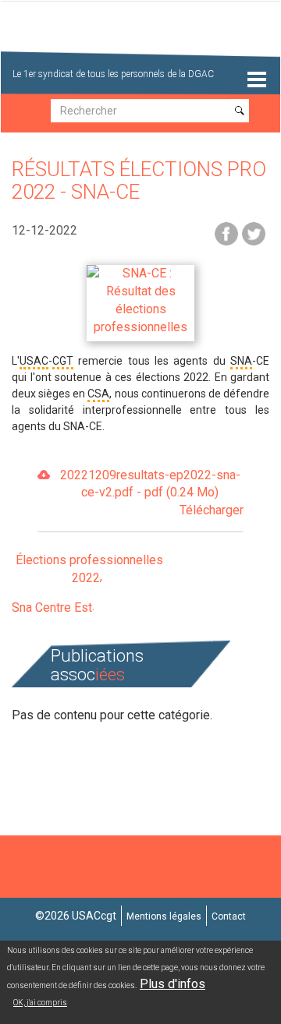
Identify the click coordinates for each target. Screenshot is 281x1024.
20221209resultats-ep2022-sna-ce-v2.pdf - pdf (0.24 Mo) (152, 493)
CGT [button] (62, 361)
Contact (229, 916)
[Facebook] (226, 232)
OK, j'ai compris (40, 1002)
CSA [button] (98, 393)
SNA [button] (241, 361)
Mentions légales (163, 916)
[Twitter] (253, 232)
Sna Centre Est (52, 607)
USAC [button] (34, 361)
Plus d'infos (172, 983)
